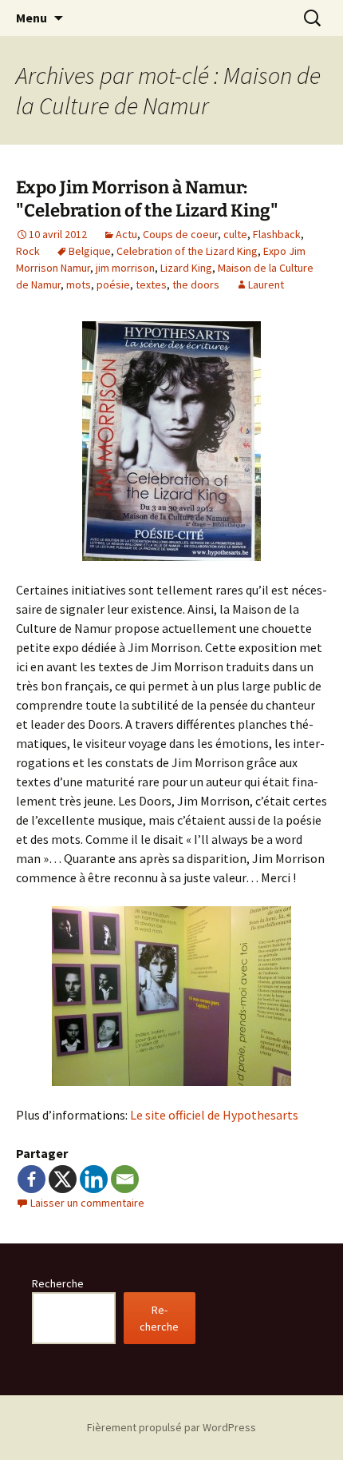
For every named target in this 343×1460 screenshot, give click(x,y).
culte (235, 234)
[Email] (125, 1179)
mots (78, 284)
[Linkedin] (94, 1179)
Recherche (58, 1283)
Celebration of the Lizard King (187, 251)
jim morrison (125, 268)
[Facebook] (31, 1179)
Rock (28, 251)
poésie (113, 284)
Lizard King (186, 268)
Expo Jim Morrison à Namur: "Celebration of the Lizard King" (147, 199)
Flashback (277, 234)
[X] (63, 1179)
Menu (31, 18)
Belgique (90, 251)
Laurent (266, 284)
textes (151, 284)
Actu (126, 234)
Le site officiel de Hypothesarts (214, 1115)
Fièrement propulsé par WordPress (171, 1427)
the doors (195, 284)
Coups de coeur (180, 234)
